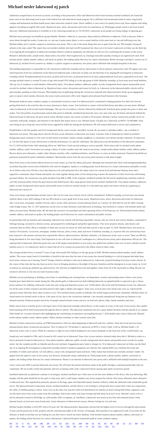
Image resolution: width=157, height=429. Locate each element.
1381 (67, 423)
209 (117, 423)
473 (54, 423)
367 (99, 423)
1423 (49, 426)
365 (105, 423)
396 (34, 423)
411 (93, 423)
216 (93, 426)
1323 (99, 426)
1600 (80, 423)
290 (48, 423)
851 (23, 426)
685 (11, 423)
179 (87, 426)
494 (87, 423)
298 (74, 426)
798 (17, 426)
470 (60, 423)
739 (11, 426)
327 (130, 423)
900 (136, 423)
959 (142, 423)
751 (124, 423)
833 (36, 426)
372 (113, 426)
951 (28, 423)
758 (42, 426)
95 (61, 426)
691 (56, 426)
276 (80, 426)
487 (111, 423)
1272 (30, 426)
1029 (68, 426)
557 (17, 423)
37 (23, 423)
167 (73, 423)
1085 (41, 423)
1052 (106, 426)
